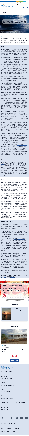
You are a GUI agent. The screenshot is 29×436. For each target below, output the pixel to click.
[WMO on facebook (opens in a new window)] (11, 418)
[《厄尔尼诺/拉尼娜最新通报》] (4, 295)
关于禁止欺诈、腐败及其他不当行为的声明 (12, 402)
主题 (4, 12)
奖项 (2, 396)
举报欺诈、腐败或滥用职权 (8, 431)
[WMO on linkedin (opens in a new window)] (7, 418)
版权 (2, 428)
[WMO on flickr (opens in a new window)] (21, 418)
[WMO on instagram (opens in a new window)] (16, 418)
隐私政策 (17, 428)
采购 (2, 389)
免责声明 (9, 428)
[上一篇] (13, 356)
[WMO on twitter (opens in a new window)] (2, 418)
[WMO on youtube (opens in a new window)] (26, 418)
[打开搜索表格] (27, 5)
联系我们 (3, 407)
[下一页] (16, 356)
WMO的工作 (4, 376)
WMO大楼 (3, 383)
